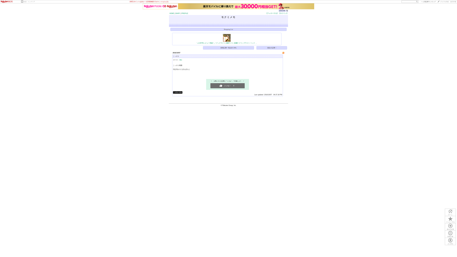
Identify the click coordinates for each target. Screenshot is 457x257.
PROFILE (184, 13)
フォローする (450, 222)
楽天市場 (453, 1)
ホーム (450, 215)
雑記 (180, 60)
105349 (282, 11)
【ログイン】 (283, 13)
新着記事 (450, 236)
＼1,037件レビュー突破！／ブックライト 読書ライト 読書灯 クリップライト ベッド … (227, 43)
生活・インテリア (29, 1)
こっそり (176, 56)
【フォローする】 (272, 13)
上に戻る (450, 244)
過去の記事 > (271, 48)
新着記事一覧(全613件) (228, 48)
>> (428, 1)
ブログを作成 (444, 1)
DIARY (177, 13)
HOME (171, 13)
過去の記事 (450, 229)
